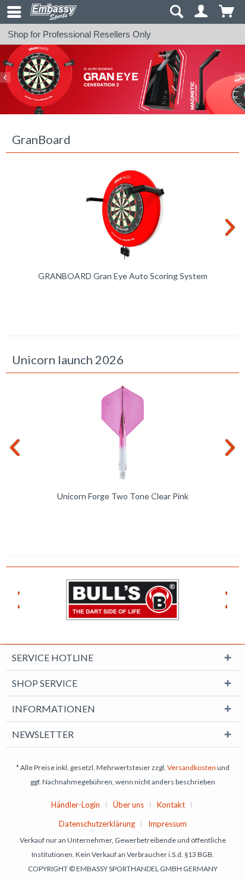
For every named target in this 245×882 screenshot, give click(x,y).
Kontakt (171, 804)
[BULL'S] (122, 599)
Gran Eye (122, 79)
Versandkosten (191, 767)
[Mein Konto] (201, 12)
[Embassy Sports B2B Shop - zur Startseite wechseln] (53, 12)
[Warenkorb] (227, 12)
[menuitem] (9, 12)
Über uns (128, 804)
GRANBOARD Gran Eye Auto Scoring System (123, 276)
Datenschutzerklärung (97, 823)
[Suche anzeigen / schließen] (176, 12)
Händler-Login (75, 804)
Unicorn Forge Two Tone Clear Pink (123, 496)
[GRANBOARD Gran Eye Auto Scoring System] (122, 212)
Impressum (167, 823)
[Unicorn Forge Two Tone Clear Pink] (122, 432)
